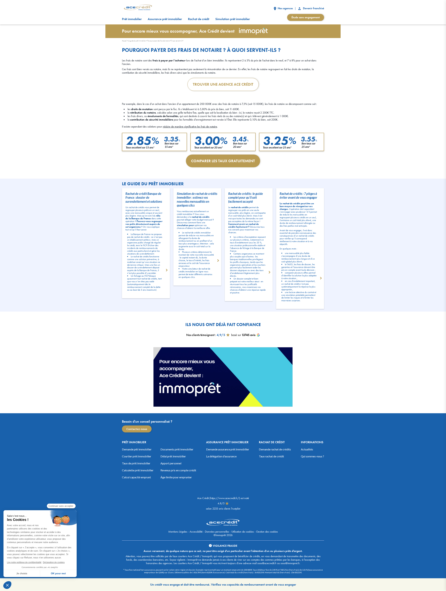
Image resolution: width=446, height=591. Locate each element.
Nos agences (285, 8)
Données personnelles (217, 531)
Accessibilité (196, 531)
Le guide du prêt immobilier (137, 41)
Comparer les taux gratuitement (223, 160)
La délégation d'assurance (221, 456)
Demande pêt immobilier (137, 449)
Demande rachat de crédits (275, 449)
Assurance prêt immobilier (165, 19)
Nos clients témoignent (200, 335)
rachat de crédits (141, 236)
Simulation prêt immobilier (232, 19)
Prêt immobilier (132, 19)
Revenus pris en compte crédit (178, 470)
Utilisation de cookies (242, 531)
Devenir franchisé (313, 8)
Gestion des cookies (267, 531)
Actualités (307, 449)
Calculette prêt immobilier (137, 470)
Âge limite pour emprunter (176, 477)
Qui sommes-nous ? (312, 456)
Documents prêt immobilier (176, 449)
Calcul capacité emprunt (136, 477)
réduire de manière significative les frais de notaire (190, 126)
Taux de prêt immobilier (136, 463)
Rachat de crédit (198, 19)
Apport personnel (170, 463)
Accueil (124, 41)
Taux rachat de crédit (271, 456)
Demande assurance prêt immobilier (227, 449)
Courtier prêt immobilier (136, 456)
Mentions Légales (177, 531)
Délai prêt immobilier (173, 456)
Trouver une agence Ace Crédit (223, 84)
